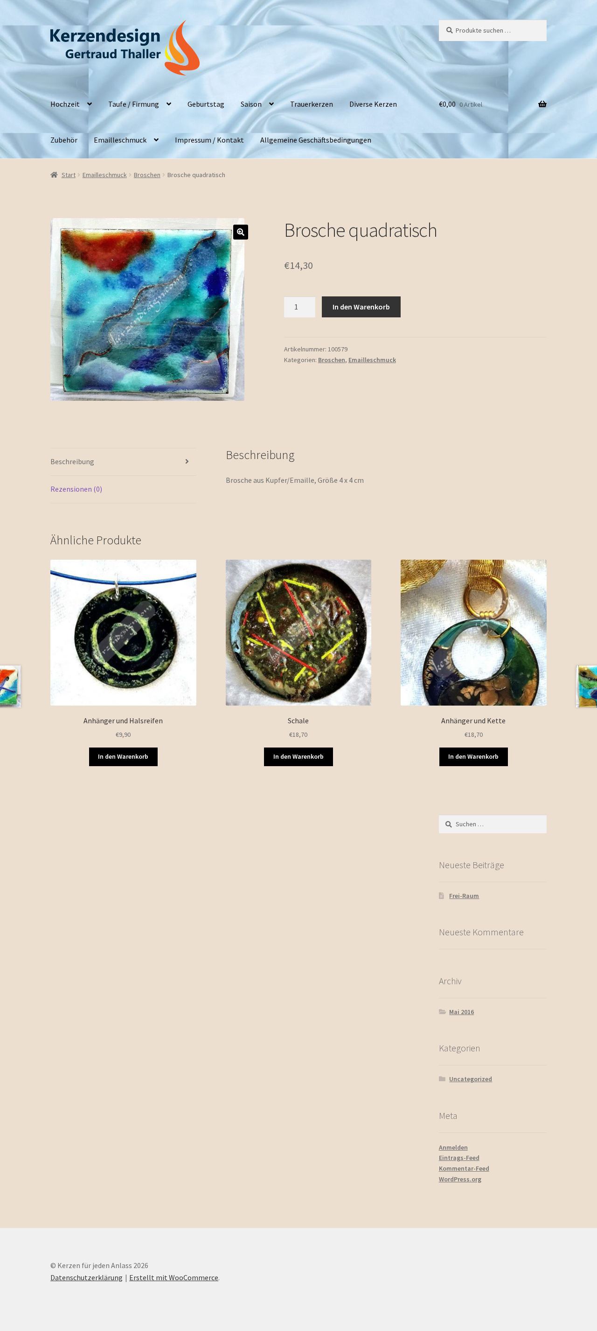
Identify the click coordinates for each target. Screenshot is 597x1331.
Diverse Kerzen (373, 104)
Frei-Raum (464, 896)
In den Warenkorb (361, 306)
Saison (251, 104)
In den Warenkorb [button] (123, 756)
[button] (240, 232)
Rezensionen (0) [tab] (76, 489)
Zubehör (63, 139)
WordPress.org (460, 1179)
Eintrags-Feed (459, 1157)
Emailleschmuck (120, 139)
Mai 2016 (461, 1012)
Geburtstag (205, 104)
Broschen (147, 175)
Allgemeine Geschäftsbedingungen (315, 139)
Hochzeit (65, 104)
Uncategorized (470, 1079)
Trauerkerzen (311, 104)
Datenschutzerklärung (86, 1277)
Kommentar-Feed (464, 1168)
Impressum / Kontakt (209, 139)
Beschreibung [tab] (72, 461)
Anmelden (453, 1147)
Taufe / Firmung (133, 104)
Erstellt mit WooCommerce (173, 1277)
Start (69, 175)
